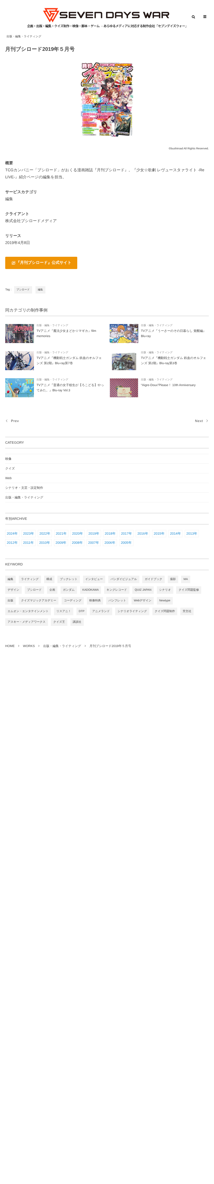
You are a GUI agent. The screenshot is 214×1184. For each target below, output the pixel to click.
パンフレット (117, 600)
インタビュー (94, 579)
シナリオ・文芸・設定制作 (24, 488)
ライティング (30, 579)
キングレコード (116, 589)
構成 (49, 579)
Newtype (164, 600)
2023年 (28, 533)
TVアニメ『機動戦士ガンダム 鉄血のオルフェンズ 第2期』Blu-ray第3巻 (173, 360)
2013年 (191, 533)
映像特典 (95, 600)
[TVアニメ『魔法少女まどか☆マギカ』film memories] (19, 333)
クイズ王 (59, 622)
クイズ (10, 468)
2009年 (61, 543)
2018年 (110, 533)
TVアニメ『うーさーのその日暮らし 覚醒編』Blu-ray (173, 333)
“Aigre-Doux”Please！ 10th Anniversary (168, 385)
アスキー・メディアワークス (27, 622)
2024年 (12, 533)
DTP (82, 611)
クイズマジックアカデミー (38, 600)
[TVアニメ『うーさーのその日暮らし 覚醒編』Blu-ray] (124, 333)
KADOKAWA (90, 589)
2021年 (61, 533)
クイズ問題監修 (189, 589)
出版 (10, 600)
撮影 (173, 579)
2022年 (44, 533)
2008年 (77, 543)
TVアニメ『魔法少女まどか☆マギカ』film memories (66, 333)
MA (185, 579)
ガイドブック (153, 579)
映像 (8, 459)
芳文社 (187, 611)
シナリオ (165, 589)
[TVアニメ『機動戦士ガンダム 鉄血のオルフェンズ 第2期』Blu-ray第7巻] (19, 360)
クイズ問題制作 (165, 611)
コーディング (72, 600)
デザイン (13, 589)
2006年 (109, 543)
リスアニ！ (63, 611)
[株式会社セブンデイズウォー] (107, 17)
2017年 (126, 533)
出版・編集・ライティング (24, 36)
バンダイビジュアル (124, 579)
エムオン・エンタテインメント (28, 611)
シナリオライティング (132, 611)
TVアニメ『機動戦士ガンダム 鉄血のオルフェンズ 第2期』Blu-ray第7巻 (69, 360)
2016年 (142, 533)
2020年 (77, 533)
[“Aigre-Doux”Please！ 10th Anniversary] (124, 387)
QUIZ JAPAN (143, 589)
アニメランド (101, 611)
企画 (52, 589)
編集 (40, 289)
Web (8, 478)
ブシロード (23, 289)
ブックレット (69, 579)
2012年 (12, 543)
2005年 (126, 543)
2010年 (44, 543)
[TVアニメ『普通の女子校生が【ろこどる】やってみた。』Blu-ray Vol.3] (19, 387)
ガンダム (69, 589)
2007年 (93, 543)
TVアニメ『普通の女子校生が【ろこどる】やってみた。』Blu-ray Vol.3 (70, 387)
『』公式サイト (44, 262)
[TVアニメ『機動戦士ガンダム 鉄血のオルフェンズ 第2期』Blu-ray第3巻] (124, 360)
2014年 (175, 533)
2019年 (93, 533)
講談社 (77, 622)
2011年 (28, 543)
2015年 (159, 533)
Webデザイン (142, 600)
